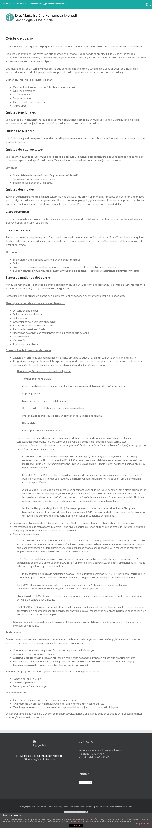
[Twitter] (128, 4)
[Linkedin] (140, 4)
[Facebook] (122, 4)
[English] (148, 5)
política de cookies (79, 821)
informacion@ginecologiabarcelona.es (49, 3)
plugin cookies (143, 823)
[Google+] (134, 4)
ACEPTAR (76, 825)
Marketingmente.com (121, 806)
